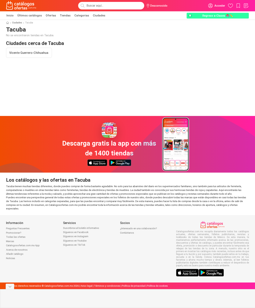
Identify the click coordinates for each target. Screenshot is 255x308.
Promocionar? (13, 232)
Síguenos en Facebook (76, 232)
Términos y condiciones (107, 285)
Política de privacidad (133, 285)
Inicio (10, 15)
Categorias (81, 15)
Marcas (10, 241)
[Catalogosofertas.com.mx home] (21, 5)
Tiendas (65, 15)
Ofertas (51, 15)
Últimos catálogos (29, 15)
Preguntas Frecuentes (18, 228)
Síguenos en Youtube (74, 240)
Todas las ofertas (15, 236)
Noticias (10, 258)
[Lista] (246, 6)
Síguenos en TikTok (74, 244)
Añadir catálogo (14, 253)
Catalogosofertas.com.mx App (23, 245)
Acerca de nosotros (17, 249)
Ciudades (99, 15)
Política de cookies (157, 285)
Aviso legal (86, 285)
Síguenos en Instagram (75, 236)
